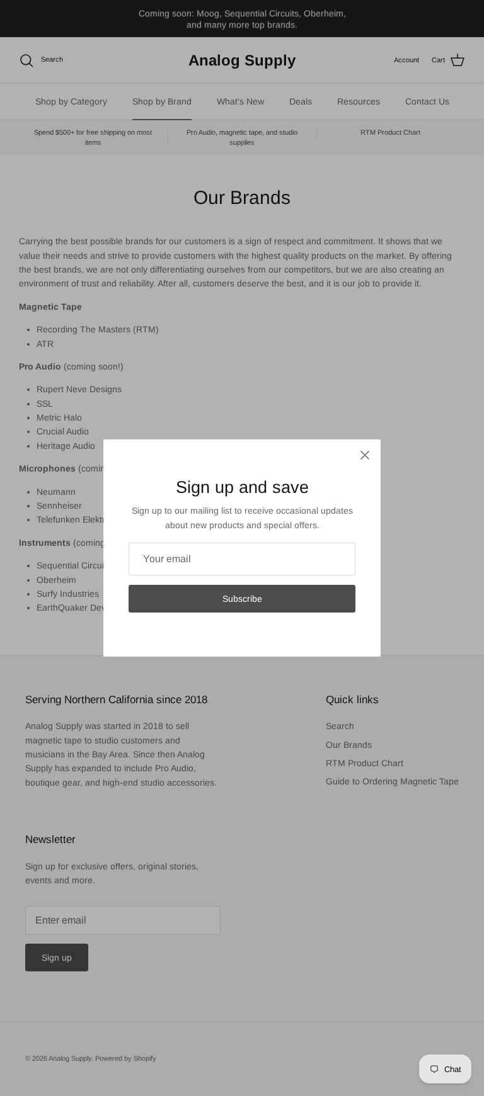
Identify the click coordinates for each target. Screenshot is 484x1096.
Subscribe (242, 599)
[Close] (365, 455)
